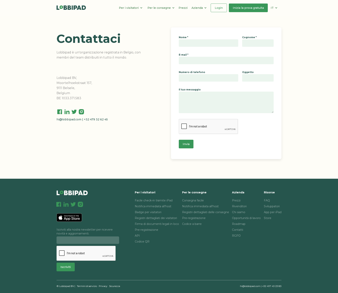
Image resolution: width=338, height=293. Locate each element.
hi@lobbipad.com (69, 119)
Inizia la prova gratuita (248, 8)
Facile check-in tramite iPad (154, 200)
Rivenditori (239, 206)
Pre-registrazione (146, 230)
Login (219, 8)
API (137, 235)
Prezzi (183, 8)
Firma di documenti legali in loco (157, 224)
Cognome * (249, 37)
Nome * (183, 37)
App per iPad (272, 212)
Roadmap (238, 224)
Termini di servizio (87, 286)
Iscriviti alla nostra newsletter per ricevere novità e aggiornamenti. (85, 231)
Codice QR (142, 241)
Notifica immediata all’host (153, 206)
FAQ (267, 200)
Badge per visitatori (148, 212)
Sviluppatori (272, 206)
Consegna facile (193, 200)
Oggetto (248, 72)
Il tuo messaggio (190, 89)
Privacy (103, 286)
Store (267, 218)
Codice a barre (192, 224)
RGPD (236, 235)
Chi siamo (238, 212)
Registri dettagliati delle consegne (205, 212)
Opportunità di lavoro (246, 218)
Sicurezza (114, 286)
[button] (132, 8)
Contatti (237, 230)
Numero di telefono (192, 72)
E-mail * (183, 54)
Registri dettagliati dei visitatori (156, 218)
